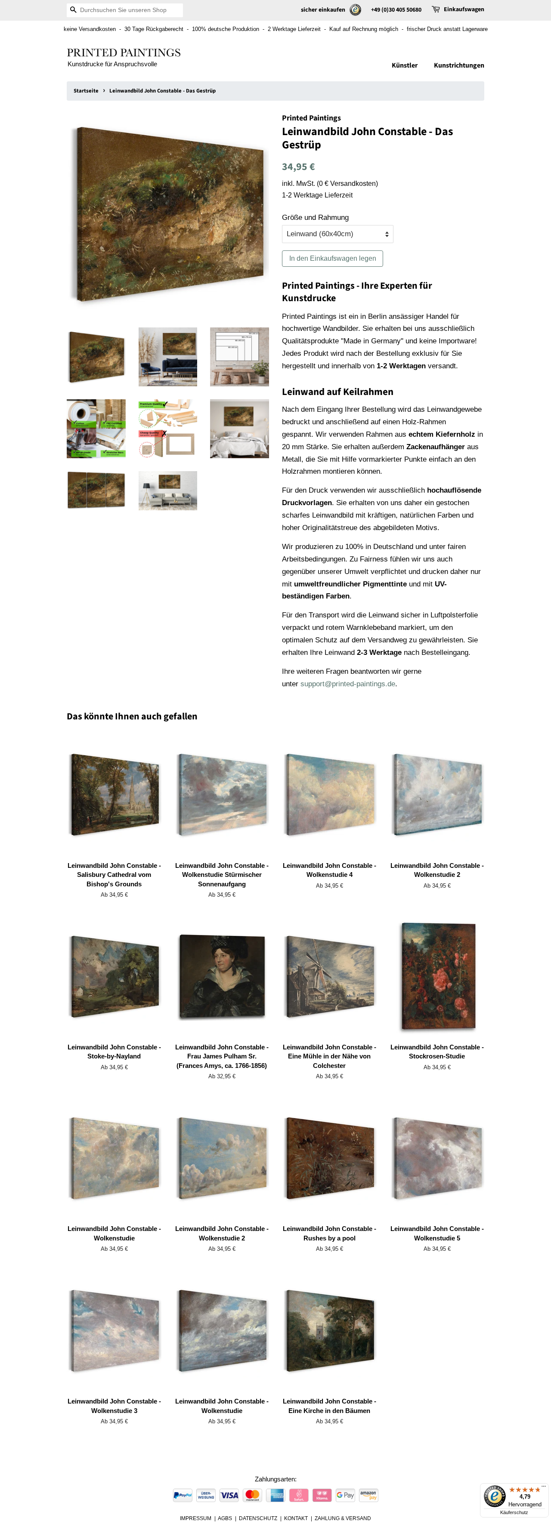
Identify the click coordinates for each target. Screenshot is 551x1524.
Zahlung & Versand (343, 1518)
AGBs (225, 1518)
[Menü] (544, 1488)
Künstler (405, 65)
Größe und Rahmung (315, 217)
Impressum (195, 1518)
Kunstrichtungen (459, 65)
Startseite (86, 91)
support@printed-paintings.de (347, 684)
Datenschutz (258, 1518)
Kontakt (296, 1518)
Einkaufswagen (464, 9)
